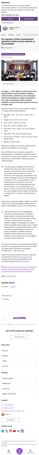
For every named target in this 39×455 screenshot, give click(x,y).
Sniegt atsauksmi (19, 337)
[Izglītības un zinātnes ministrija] (19, 30)
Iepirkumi (5, 356)
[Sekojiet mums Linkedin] (22, 431)
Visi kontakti (10, 420)
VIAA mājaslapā (22, 257)
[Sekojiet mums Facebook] (2, 431)
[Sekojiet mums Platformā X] (6, 431)
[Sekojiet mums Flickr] (18, 431)
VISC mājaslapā (24, 261)
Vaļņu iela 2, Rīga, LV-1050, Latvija (14, 411)
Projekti (4, 361)
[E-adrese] (5, 414)
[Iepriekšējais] (4, 318)
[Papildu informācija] (10, 414)
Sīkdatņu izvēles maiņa (9, 394)
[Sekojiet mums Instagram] (10, 431)
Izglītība (13, 286)
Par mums (5, 366)
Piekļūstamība (6, 383)
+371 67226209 (8, 405)
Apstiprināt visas (29, 19)
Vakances (5, 351)
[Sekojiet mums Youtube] (14, 431)
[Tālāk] (35, 318)
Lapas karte (5, 388)
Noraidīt (10, 19)
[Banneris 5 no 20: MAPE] (19, 318)
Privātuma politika (7, 378)
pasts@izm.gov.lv (9, 408)
